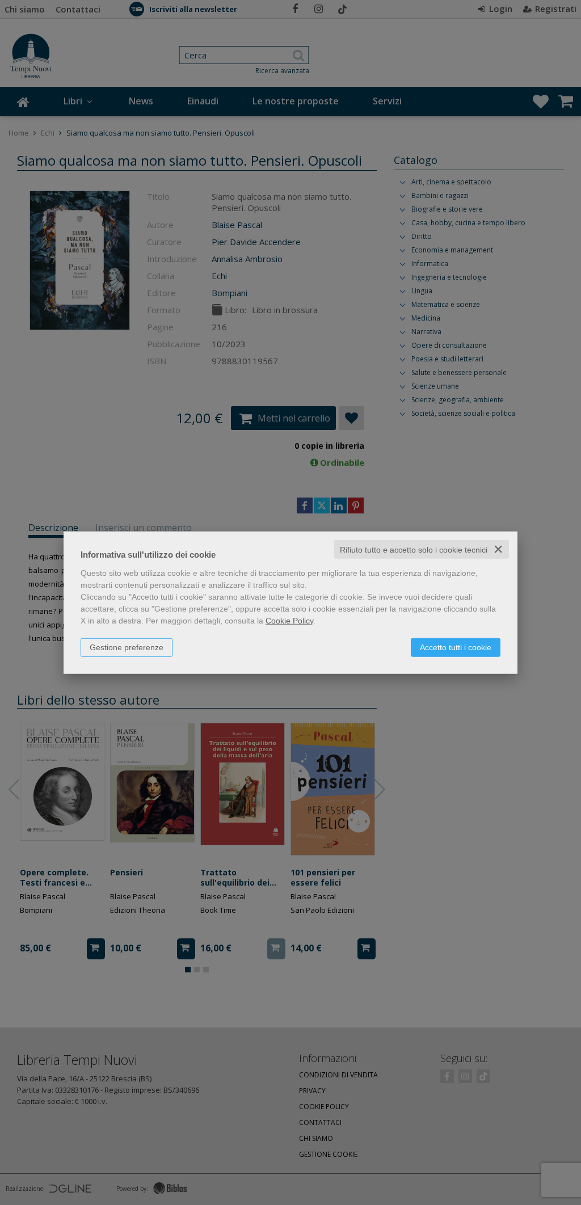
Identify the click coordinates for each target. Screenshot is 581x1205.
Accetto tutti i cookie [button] (455, 646)
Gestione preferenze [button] (126, 646)
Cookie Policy (289, 620)
